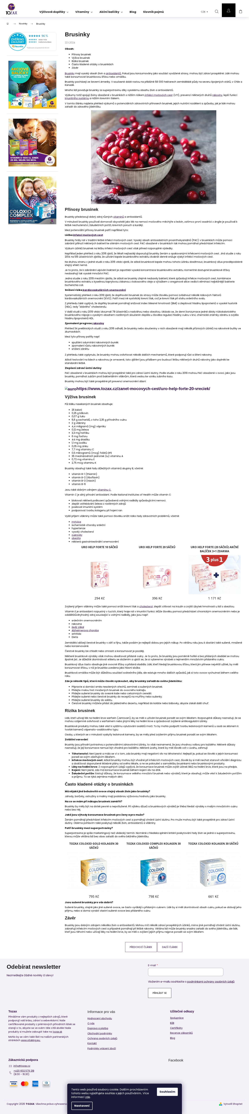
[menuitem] (54, 10)
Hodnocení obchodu (99, 1018)
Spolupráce (177, 1018)
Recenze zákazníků (181, 1033)
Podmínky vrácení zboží (101, 1048)
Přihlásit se (160, 993)
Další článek (170, 947)
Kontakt (92, 1043)
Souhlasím (167, 1092)
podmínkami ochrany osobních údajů (210, 981)
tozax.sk (57, 1031)
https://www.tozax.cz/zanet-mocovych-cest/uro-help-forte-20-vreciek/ (143, 388)
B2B (172, 1023)
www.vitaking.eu (31, 1040)
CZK (203, 11)
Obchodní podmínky (99, 1033)
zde (87, 1097)
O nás (90, 1023)
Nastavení (82, 1106)
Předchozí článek (141, 947)
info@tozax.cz (22, 1066)
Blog (172, 1038)
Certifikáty (176, 1028)
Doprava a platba (97, 1028)
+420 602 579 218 (24, 1071)
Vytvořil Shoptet (233, 1104)
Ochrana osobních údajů (102, 1038)
